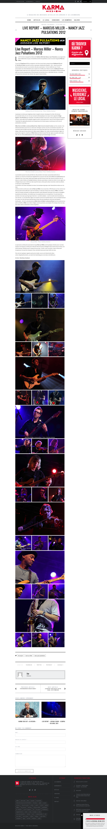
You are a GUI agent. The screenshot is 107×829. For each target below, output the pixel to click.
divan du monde (25, 805)
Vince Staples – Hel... (76, 80)
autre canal (23, 800)
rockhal (31, 816)
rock (45, 814)
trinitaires (34, 818)
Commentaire (18, 753)
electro (36, 805)
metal (26, 811)
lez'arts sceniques (27, 809)
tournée (28, 818)
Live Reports (50, 24)
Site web (17, 746)
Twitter (39, 664)
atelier (17, 800)
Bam (28, 800)
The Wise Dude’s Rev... (76, 74)
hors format (23, 807)
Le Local (46, 20)
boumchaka (38, 800)
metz (30, 811)
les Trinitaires (19, 809)
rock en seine (25, 816)
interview (30, 807)
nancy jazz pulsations (40, 655)
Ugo (28, 673)
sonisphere (18, 818)
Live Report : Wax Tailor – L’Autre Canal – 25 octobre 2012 (53, 688)
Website (29, 675)
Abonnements (58, 785)
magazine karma (19, 811)
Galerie (77, 20)
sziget (24, 818)
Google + (60, 664)
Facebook (29, 664)
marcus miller (28, 655)
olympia (28, 814)
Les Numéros (67, 20)
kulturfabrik (44, 807)
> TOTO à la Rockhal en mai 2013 (95, 821)
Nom (16, 732)
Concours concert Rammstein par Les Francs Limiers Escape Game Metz (83, 796)
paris (33, 814)
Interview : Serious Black (81, 800)
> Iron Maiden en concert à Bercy (28, 687)
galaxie (46, 805)
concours (18, 805)
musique (35, 811)
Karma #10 (78, 790)
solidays (36, 816)
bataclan (32, 800)
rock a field (18, 816)
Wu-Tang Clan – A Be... (76, 77)
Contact (56, 801)
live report (20, 655)
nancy (39, 811)
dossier (32, 805)
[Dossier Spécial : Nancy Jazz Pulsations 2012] (40, 43)
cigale (40, 802)
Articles (37, 20)
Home (29, 20)
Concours (56, 20)
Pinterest (49, 664)
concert (44, 802)
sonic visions (42, 816)
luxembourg (44, 809)
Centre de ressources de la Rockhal (23, 802)
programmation (39, 814)
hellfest (17, 807)
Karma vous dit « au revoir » (27, 721)
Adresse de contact (21, 739)
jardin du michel (37, 807)
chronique (35, 802)
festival (41, 805)
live (33, 809)
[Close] (81, 815)
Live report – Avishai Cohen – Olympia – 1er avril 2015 (53, 722)
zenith (39, 818)
